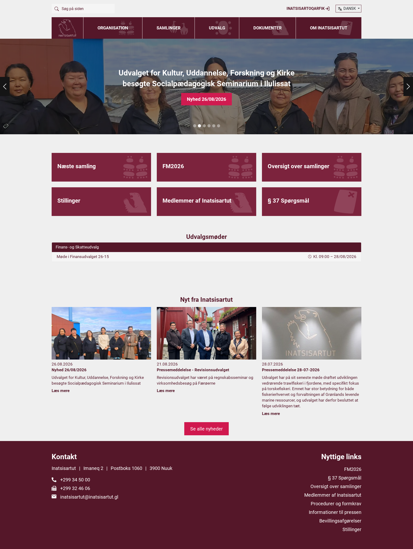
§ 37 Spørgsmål (344, 478)
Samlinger (168, 27)
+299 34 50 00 (75, 480)
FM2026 (352, 469)
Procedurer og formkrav (336, 503)
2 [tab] (199, 126)
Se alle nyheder (206, 429)
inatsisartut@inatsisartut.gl (89, 497)
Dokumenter (267, 27)
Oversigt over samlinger (335, 486)
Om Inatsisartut (328, 27)
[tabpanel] (206, 86)
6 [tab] (218, 126)
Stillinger (351, 529)
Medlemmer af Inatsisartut (332, 495)
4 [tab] (208, 126)
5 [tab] (213, 126)
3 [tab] (204, 126)
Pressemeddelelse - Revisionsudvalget (206, 99)
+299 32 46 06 (75, 488)
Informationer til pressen (335, 512)
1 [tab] (194, 126)
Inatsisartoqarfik (306, 8)
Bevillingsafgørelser (340, 521)
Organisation (113, 27)
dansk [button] (349, 8)
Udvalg (217, 27)
